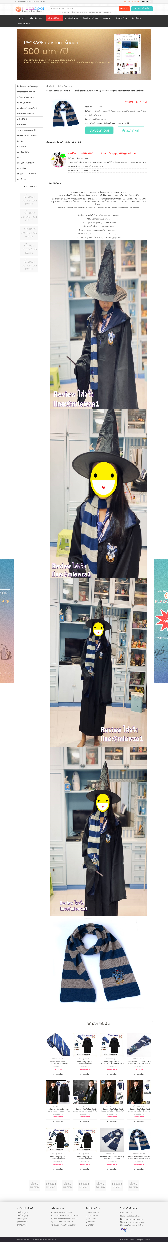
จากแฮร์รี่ (125, 123)
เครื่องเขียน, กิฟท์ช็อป (25, 114)
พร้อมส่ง (93, 123)
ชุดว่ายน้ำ (99, 12)
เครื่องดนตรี (21, 125)
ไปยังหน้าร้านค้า (131, 130)
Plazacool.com (129, 1240)
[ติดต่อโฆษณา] (29, 200)
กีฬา (18, 157)
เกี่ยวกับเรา (136, 18)
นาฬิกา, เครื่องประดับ (25, 97)
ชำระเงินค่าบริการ (90, 18)
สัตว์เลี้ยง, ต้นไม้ (23, 152)
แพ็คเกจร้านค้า (54, 18)
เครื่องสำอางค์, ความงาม (26, 92)
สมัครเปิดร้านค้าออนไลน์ (63, 1213)
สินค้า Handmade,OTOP (26, 174)
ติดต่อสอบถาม (24, 24)
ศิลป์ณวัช (91, 1222)
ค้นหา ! (125, 9)
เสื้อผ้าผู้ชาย (84, 12)
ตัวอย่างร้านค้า (71, 18)
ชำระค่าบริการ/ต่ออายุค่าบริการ (65, 1219)
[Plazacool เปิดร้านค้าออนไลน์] (29, 8)
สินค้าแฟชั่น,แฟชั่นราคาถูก (27, 86)
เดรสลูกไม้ (91, 12)
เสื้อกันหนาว (23, 1222)
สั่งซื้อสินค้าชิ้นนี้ (99, 130)
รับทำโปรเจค (93, 1216)
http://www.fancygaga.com (90, 170)
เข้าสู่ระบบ (147, 2)
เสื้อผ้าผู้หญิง (75, 12)
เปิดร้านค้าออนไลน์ (132, 2)
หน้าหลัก (51, 86)
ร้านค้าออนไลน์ (93, 1213)
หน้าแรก (21, 18)
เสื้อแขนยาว (23, 1225)
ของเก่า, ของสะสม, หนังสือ (27, 130)
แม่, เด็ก (20, 141)
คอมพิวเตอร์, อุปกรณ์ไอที (27, 108)
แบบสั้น (100, 123)
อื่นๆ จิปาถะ (21, 179)
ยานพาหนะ (21, 146)
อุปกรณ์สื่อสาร (22, 168)
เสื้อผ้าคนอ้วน (107, 12)
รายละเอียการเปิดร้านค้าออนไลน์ (66, 1216)
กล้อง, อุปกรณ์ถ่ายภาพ (26, 163)
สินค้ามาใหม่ (121, 18)
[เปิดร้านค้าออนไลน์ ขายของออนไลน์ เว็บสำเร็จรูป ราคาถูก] (84, 54)
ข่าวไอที (91, 1225)
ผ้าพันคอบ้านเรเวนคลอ (112, 123)
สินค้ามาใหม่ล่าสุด (65, 86)
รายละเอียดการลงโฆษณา (63, 1222)
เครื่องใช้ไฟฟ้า (22, 119)
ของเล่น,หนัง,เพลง (24, 103)
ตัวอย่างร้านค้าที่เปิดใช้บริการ (65, 1225)
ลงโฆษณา (107, 18)
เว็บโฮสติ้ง (92, 1219)
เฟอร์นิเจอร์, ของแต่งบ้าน (27, 136)
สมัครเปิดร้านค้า (142, 8)
